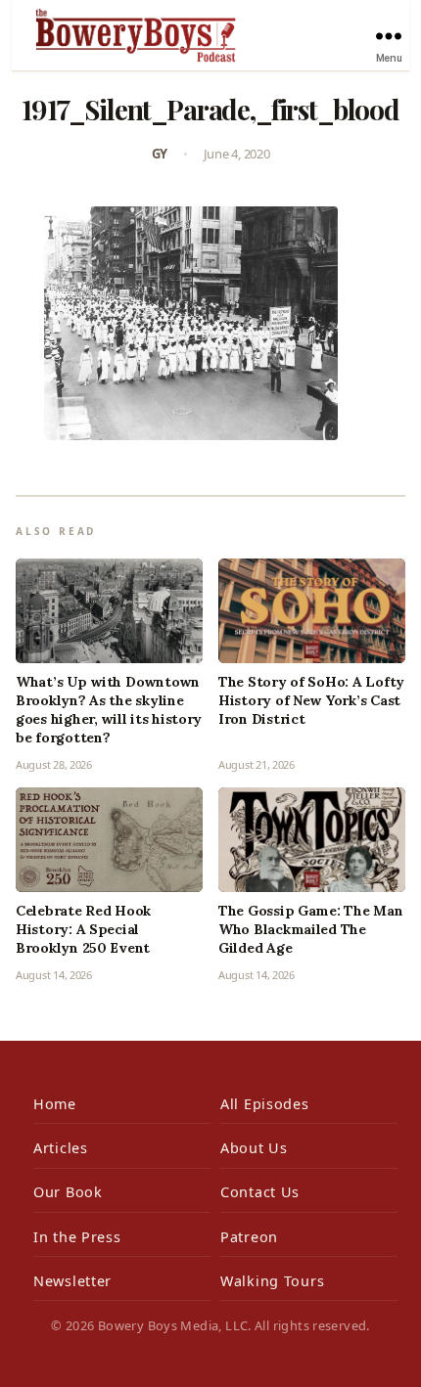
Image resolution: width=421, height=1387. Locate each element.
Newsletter (72, 1281)
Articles (60, 1148)
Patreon (249, 1237)
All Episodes (264, 1104)
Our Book (68, 1192)
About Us (254, 1148)
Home (54, 1104)
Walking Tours (272, 1281)
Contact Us (260, 1192)
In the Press (77, 1237)
